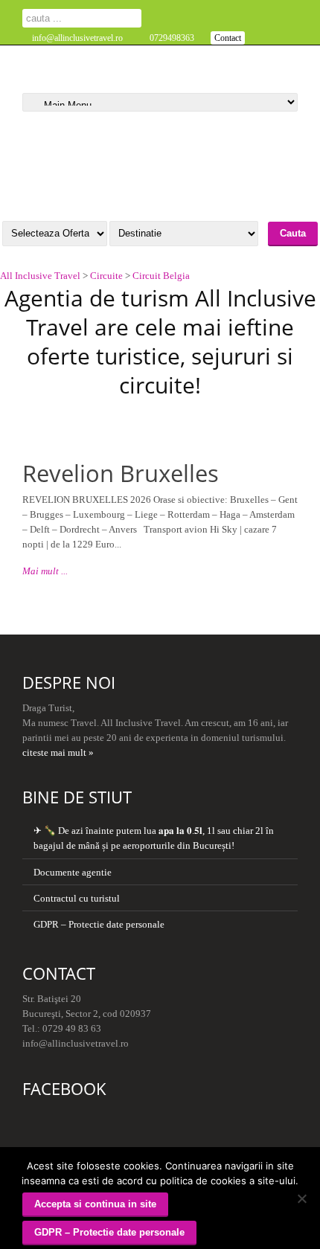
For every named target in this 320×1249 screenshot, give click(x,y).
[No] (301, 1198)
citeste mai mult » (58, 752)
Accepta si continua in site (95, 1204)
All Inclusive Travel (40, 275)
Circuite (106, 275)
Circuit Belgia (161, 275)
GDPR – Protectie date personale (98, 924)
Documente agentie (72, 872)
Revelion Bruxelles (120, 473)
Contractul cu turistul (76, 898)
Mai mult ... (45, 571)
